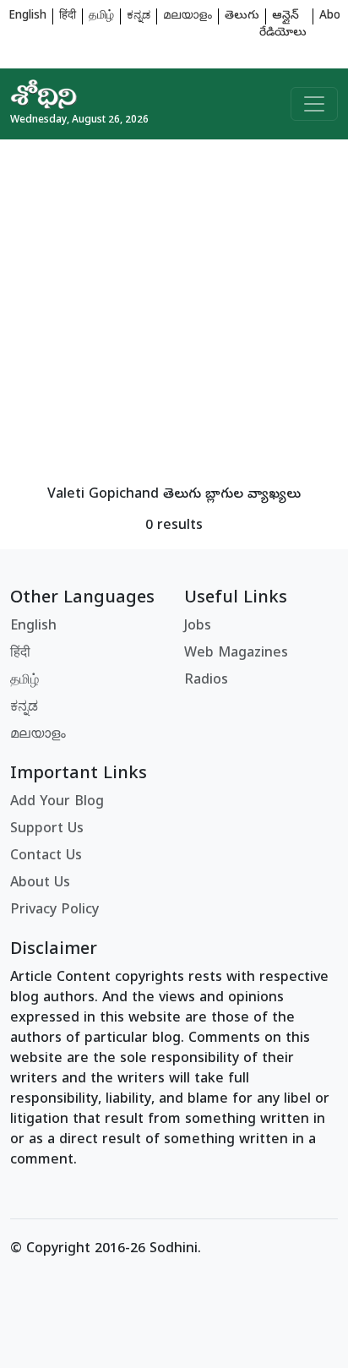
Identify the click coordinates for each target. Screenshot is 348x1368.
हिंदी (67, 16)
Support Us (47, 829)
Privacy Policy (54, 911)
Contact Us (46, 857)
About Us (40, 884)
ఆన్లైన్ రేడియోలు (283, 24)
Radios (206, 681)
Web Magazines (236, 654)
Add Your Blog (57, 802)
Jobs (197, 627)
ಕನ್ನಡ (138, 16)
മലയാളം (187, 16)
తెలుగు (242, 16)
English (27, 16)
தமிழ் (101, 16)
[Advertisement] (174, 313)
